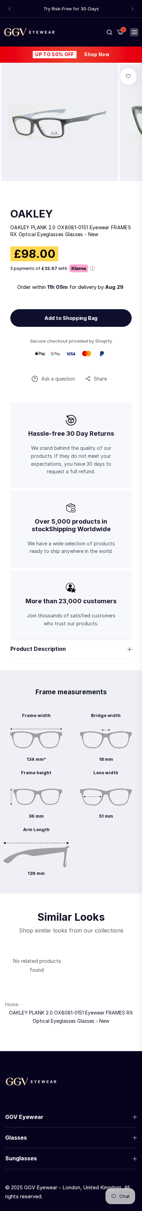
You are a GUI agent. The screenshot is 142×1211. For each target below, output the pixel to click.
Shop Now (96, 54)
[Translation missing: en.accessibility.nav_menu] (134, 32)
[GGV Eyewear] (29, 32)
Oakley (31, 214)
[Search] (109, 32)
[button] (9, 9)
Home (11, 1004)
